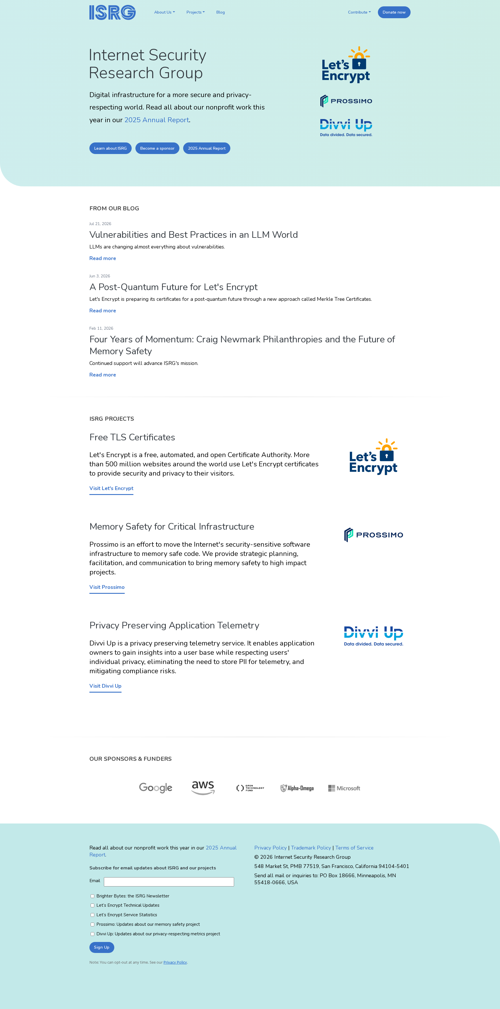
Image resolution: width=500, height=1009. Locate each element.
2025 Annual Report (156, 120)
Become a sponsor (157, 148)
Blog (220, 12)
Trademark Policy (311, 847)
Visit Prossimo (107, 587)
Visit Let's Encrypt (111, 488)
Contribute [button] (357, 12)
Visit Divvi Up (105, 685)
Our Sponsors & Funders (130, 759)
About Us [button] (163, 12)
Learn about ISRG (110, 148)
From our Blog (114, 208)
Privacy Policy (270, 847)
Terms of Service (354, 847)
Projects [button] (194, 12)
